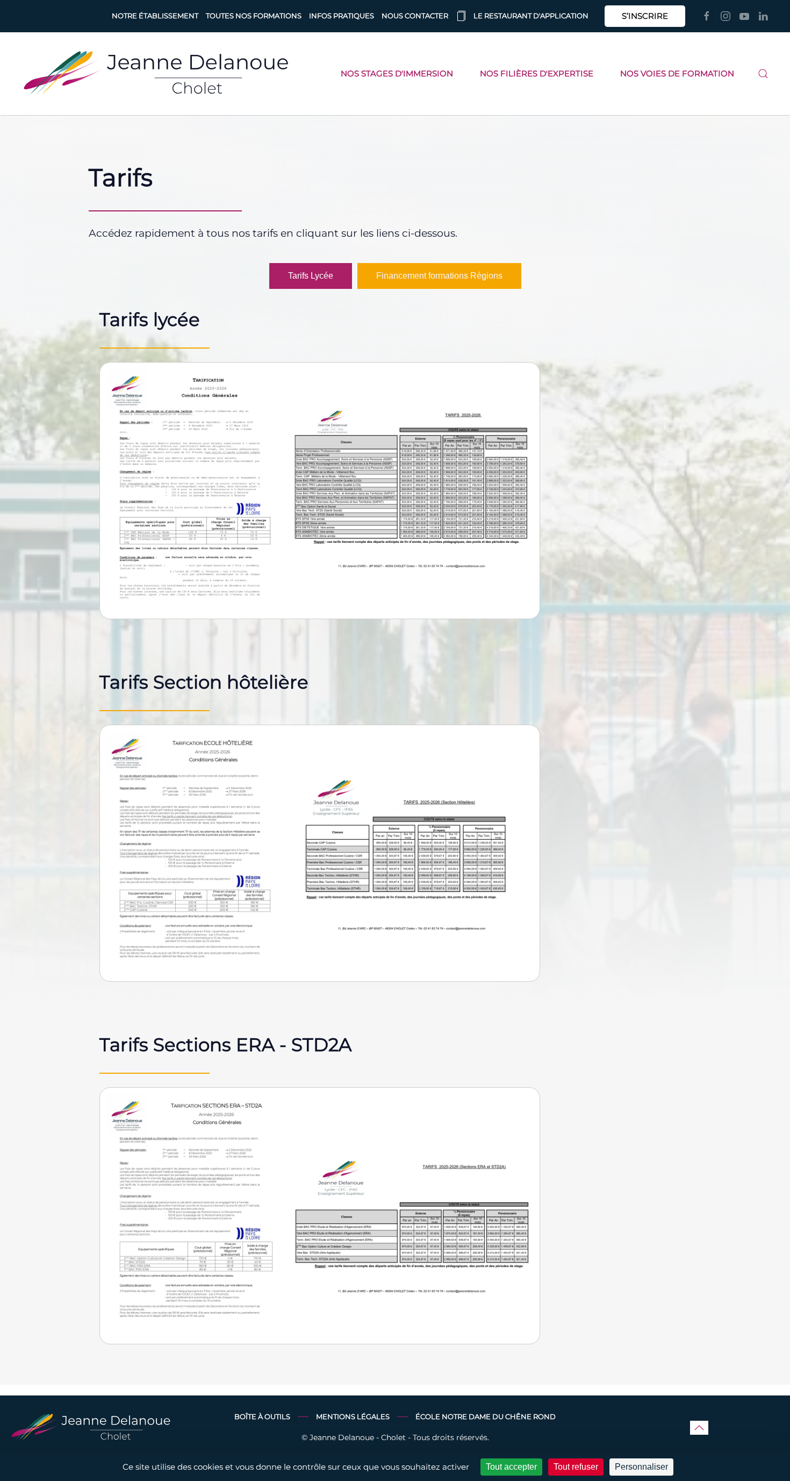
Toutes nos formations (253, 15)
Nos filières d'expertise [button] (536, 73)
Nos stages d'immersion (397, 73)
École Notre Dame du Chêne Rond (485, 1417)
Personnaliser (641, 1466)
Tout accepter (511, 1466)
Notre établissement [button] (155, 15)
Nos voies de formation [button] (677, 73)
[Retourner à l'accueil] (155, 73)
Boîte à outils (262, 1417)
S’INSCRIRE (645, 16)
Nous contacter (415, 15)
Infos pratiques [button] (341, 15)
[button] (763, 73)
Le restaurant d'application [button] (530, 15)
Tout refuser (576, 1466)
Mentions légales (353, 1417)
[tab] (310, 276)
